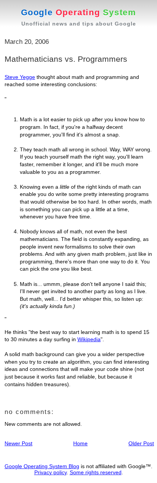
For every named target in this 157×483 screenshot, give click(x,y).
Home (80, 443)
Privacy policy (50, 472)
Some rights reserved (96, 472)
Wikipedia (89, 339)
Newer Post (18, 443)
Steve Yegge (20, 77)
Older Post (141, 443)
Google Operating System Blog (42, 466)
